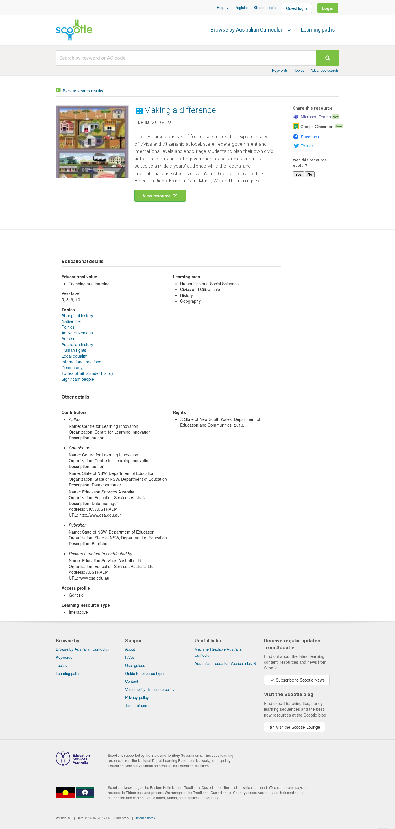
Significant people (78, 379)
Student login (265, 7)
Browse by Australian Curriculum (249, 30)
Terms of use (136, 705)
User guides (135, 665)
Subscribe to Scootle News (300, 680)
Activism (69, 338)
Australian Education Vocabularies (223, 663)
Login (327, 8)
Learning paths (318, 30)
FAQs (130, 657)
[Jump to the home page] (74, 30)
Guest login (296, 8)
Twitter (307, 145)
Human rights (74, 350)
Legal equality (74, 356)
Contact (131, 681)
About (130, 649)
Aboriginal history (77, 315)
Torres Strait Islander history (87, 373)
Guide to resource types (145, 673)
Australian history (77, 344)
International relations (81, 361)
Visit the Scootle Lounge (297, 727)
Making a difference (180, 110)
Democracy (72, 367)
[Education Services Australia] (73, 764)
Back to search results (83, 91)
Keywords (280, 70)
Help (221, 7)
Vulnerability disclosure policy (150, 689)
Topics (299, 70)
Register (241, 7)
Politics (68, 327)
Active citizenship (77, 333)
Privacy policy (137, 697)
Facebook (310, 136)
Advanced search (324, 70)
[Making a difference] (92, 179)
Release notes (145, 817)
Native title (71, 321)
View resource (157, 196)
